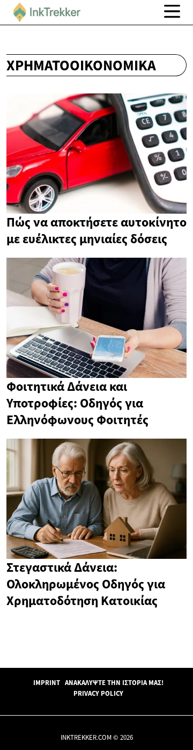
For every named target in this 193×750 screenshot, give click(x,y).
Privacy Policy (98, 693)
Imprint (46, 682)
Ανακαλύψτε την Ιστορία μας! (114, 682)
